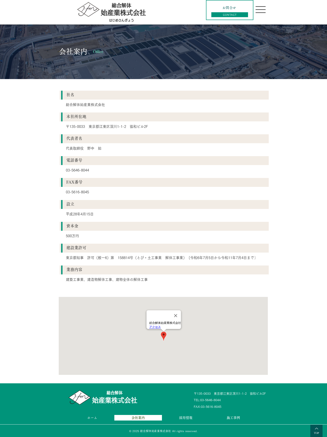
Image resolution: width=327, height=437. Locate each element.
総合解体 (121, 5)
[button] (261, 9)
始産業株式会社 (114, 400)
